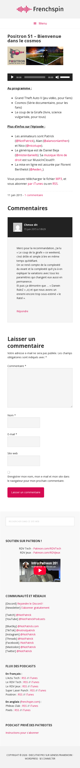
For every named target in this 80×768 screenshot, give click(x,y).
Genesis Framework (61, 755)
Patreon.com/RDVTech (47, 548)
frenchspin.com (30, 701)
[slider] (65, 76)
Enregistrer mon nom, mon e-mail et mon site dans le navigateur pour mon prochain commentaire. (38, 478)
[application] (40, 77)
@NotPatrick (24, 141)
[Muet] (57, 77)
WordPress (31, 758)
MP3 (59, 179)
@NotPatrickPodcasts (32, 619)
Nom (11, 415)
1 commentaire (34, 195)
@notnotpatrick (25, 630)
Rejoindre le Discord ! (30, 603)
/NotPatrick (27, 642)
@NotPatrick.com (28, 626)
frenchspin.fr (40, 9)
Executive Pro (37, 755)
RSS (55, 184)
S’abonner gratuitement (35, 607)
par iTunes (35, 184)
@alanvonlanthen (56, 141)
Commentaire (16, 366)
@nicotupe (33, 146)
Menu (43, 23)
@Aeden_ (36, 169)
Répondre (22, 311)
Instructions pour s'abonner (22, 732)
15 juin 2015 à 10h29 (35, 229)
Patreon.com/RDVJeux (46, 552)
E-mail (12, 434)
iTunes (34, 678)
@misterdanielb (27, 155)
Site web (12, 453)
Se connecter (47, 758)
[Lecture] (12, 77)
